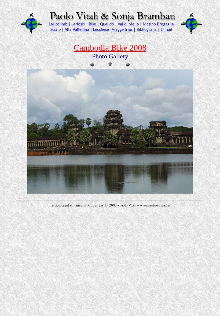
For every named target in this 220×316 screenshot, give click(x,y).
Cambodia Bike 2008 (110, 47)
